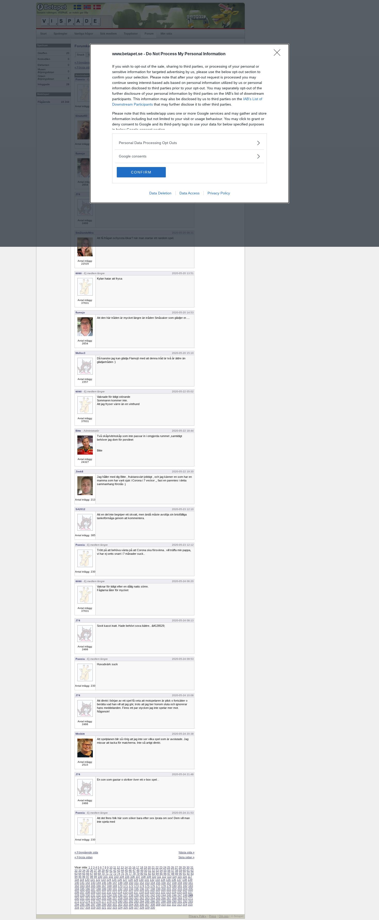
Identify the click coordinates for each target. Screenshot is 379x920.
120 (87, 879)
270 (185, 898)
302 (120, 904)
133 (157, 879)
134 (163, 879)
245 (169, 895)
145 (104, 882)
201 (169, 889)
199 (158, 889)
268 (174, 898)
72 (110, 873)
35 (87, 870)
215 (125, 892)
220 (152, 892)
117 (190, 876)
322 (109, 907)
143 (93, 882)
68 (95, 873)
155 (158, 882)
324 (120, 907)
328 (141, 907)
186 (87, 889)
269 (179, 898)
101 (105, 876)
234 (109, 895)
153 (147, 882)
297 (93, 904)
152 (141, 882)
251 (82, 898)
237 (125, 895)
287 (158, 901)
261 (136, 898)
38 (99, 870)
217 (136, 892)
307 (147, 904)
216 (130, 892)
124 (108, 879)
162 (77, 885)
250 (77, 898)
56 (168, 870)
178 (163, 885)
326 (131, 907)
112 (164, 876)
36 (91, 870)
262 (141, 898)
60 (184, 870)
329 (147, 907)
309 (158, 904)
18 (141, 867)
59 (180, 870)
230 (87, 895)
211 (104, 892)
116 (185, 876)
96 (83, 876)
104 (121, 876)
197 (147, 889)
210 (98, 892)
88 (172, 873)
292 (185, 901)
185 (82, 889)
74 (118, 873)
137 (179, 879)
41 (110, 870)
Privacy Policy (219, 193)
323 (114, 907)
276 (98, 901)
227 (190, 892)
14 (126, 867)
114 (174, 876)
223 (168, 892)
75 (122, 873)
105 (127, 876)
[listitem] (189, 143)
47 (134, 870)
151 (136, 882)
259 (125, 898)
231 (93, 895)
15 (129, 867)
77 (130, 873)
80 (141, 873)
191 (114, 889)
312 (174, 904)
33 (79, 870)
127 (125, 879)
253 (93, 898)
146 (109, 882)
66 (87, 873)
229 (82, 895)
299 (104, 904)
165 (93, 885)
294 (77, 904)
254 (98, 898)
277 (104, 901)
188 (98, 889)
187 (93, 889)
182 (185, 885)
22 (157, 867)
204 (185, 889)
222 (163, 892)
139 (190, 879)
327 (136, 907)
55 (165, 870)
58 (176, 870)
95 (79, 876)
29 (184, 867)
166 (98, 885)
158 (174, 882)
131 (146, 879)
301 (114, 904)
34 (83, 870)
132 (152, 879)
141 (82, 882)
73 (114, 873)
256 (109, 898)
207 (82, 892)
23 (160, 867)
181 (179, 885)
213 (114, 892)
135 (168, 879)
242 (152, 895)
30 (188, 867)
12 (118, 867)
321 (104, 907)
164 (87, 885)
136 (173, 879)
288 (163, 901)
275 (93, 901)
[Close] (279, 54)
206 (77, 892)
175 (147, 885)
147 (114, 882)
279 (114, 901)
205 (190, 889)
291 (179, 901)
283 (136, 901)
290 (174, 901)
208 (87, 892)
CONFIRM (141, 172)
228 (77, 895)
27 (176, 867)
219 (147, 892)
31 (191, 867)
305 (136, 904)
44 (122, 870)
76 (126, 873)
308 (152, 904)
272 (77, 901)
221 (157, 892)
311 (169, 904)
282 (131, 901)
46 (130, 870)
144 (98, 882)
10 (110, 867)
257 (114, 898)
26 (172, 867)
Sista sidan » (186, 857)
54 (161, 870)
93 (192, 873)
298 (98, 904)
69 (99, 873)
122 (98, 879)
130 (141, 879)
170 (120, 885)
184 (77, 889)
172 (131, 885)
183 (190, 885)
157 (169, 882)
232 (98, 895)
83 (153, 873)
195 (136, 889)
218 (141, 892)
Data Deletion (160, 193)
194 (131, 889)
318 (87, 907)
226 (185, 892)
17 (137, 867)
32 (76, 870)
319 (93, 907)
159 (179, 882)
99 (95, 876)
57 (172, 870)
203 (179, 889)
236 (120, 895)
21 (153, 867)
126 (119, 879)
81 (145, 873)
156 (163, 882)
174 (141, 885)
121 (92, 879)
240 (141, 895)
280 (120, 901)
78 (134, 873)
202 (174, 889)
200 (163, 889)
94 (76, 876)
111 (159, 876)
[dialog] (189, 123)
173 (136, 885)
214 (120, 892)
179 (169, 885)
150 (131, 882)
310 (163, 904)
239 (136, 895)
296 (87, 904)
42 (114, 870)
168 (109, 885)
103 (116, 876)
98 (91, 876)
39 (103, 870)
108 (143, 876)
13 (122, 867)
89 (176, 873)
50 (145, 870)
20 (149, 867)
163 (82, 885)
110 (154, 876)
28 (180, 867)
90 (180, 873)
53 (157, 870)
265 (158, 898)
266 (163, 898)
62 (192, 870)
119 (82, 879)
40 (107, 870)
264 (152, 898)
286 (152, 901)
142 (87, 882)
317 (82, 907)
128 (130, 879)
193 (125, 889)
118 (77, 879)
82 (149, 873)
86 (165, 873)
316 (77, 907)
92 (188, 873)
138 (184, 879)
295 (82, 904)
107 (138, 876)
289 (169, 901)
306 (141, 904)
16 (133, 867)
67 (91, 873)
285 (147, 901)
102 (111, 876)
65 (83, 873)
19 (145, 867)
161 (190, 882)
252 (87, 898)
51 (149, 870)
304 (131, 904)
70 (103, 873)
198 (152, 889)
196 (141, 889)
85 (161, 873)
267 (169, 898)
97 (87, 876)
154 (152, 882)
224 (174, 892)
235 (114, 895)
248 (185, 895)
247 (179, 895)
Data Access (189, 193)
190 (109, 889)
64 (79, 873)
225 (179, 892)
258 (120, 898)
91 (184, 873)
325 (125, 907)
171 (125, 885)
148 (120, 882)
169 (114, 885)
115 (179, 876)
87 (168, 873)
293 (190, 901)
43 (118, 870)
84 (157, 873)
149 (125, 882)
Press (212, 916)
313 (179, 904)
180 (174, 885)
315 (190, 904)
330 (152, 907)
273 (82, 901)
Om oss (224, 916)
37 (95, 870)
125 (114, 879)
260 (131, 898)
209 (93, 892)
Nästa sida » (186, 852)
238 (131, 895)
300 (109, 904)
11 (114, 867)
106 (132, 876)
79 (137, 873)
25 (168, 867)
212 (109, 892)
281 (125, 901)
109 (148, 876)
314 (185, 904)
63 (76, 873)
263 (147, 898)
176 (152, 885)
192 (120, 889)
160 (185, 882)
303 (125, 904)
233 (104, 895)
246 (174, 895)
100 (100, 876)
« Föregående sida (86, 852)
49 (141, 870)
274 (87, 901)
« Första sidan (84, 857)
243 (158, 895)
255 (104, 898)
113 (169, 876)
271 (190, 898)
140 (77, 882)
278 (109, 901)
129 (136, 879)
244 (163, 895)
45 (126, 870)
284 (141, 901)
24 (164, 867)
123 (103, 879)
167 (104, 885)
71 (107, 873)
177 (158, 885)
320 (98, 907)
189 (104, 889)
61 (188, 870)
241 (147, 895)
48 (137, 870)
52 (153, 870)
